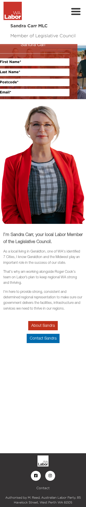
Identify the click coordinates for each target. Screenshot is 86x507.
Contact (43, 488)
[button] (6, 71)
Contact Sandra (43, 338)
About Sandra (43, 325)
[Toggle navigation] (75, 11)
